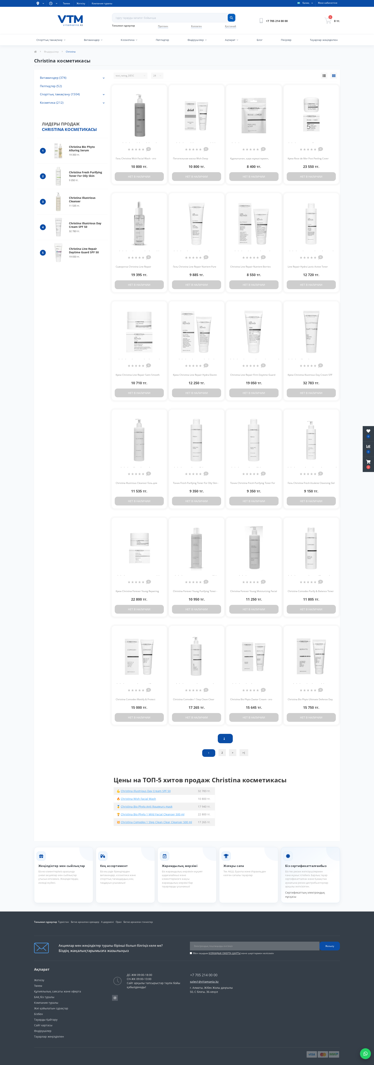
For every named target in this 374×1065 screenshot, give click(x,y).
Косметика (127, 40)
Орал (119, 922)
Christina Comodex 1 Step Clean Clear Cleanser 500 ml (156, 822)
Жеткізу (81, 3)
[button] (368, 464)
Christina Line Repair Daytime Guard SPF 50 (84, 250)
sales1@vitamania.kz (204, 981)
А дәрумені (107, 922)
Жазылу (329, 946)
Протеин (163, 26)
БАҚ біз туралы (44, 997)
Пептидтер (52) (51, 86)
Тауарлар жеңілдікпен (324, 40)
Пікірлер (286, 40)
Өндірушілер (196, 40)
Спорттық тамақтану (49, 40)
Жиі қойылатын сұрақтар (51, 1008)
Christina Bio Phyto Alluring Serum (82, 148)
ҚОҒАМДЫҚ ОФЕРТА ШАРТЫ (225, 953)
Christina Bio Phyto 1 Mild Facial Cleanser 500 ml (152, 814)
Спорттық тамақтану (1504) (60, 94)
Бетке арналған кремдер (85, 922)
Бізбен (38, 1014)
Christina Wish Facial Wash (138, 799)
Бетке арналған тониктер (138, 922)
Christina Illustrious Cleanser (82, 199)
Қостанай (230, 26)
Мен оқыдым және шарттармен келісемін (233, 953)
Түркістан (63, 922)
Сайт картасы (43, 1025)
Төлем (66, 3)
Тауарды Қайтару (45, 1019)
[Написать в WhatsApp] (365, 1053)
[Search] (231, 18)
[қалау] (161, 90)
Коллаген (196, 26)
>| (244, 752)
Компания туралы (102, 3)
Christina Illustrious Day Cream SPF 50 (85, 225)
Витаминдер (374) (53, 78)
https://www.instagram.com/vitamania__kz (115, 998)
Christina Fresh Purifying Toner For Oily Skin (85, 174)
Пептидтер (162, 40)
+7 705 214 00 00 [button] (203, 975)
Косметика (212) (52, 102)
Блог (260, 40)
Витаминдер (92, 40)
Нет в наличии (139, 176)
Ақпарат (230, 40)
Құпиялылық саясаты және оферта (57, 991)
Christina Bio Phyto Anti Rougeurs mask (146, 806)
